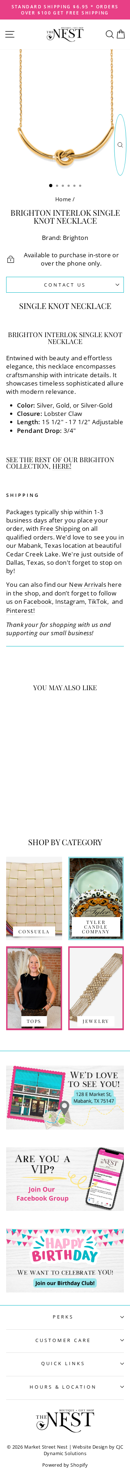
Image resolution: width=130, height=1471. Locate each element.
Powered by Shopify (65, 1465)
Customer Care (63, 1340)
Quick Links (63, 1363)
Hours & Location (63, 1387)
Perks (63, 1316)
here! (62, 466)
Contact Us (65, 284)
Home (63, 199)
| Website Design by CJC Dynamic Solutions (83, 1450)
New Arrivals (87, 584)
